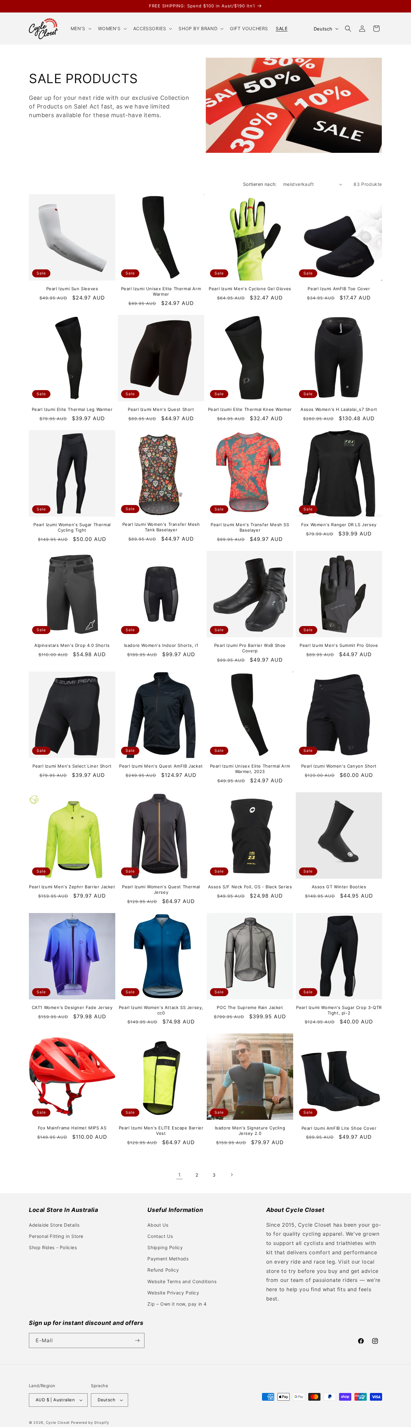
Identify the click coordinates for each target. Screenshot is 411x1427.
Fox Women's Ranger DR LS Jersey (339, 524)
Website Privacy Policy (173, 1292)
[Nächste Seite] (231, 1175)
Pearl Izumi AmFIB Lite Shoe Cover (339, 1128)
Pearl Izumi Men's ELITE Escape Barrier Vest (161, 1130)
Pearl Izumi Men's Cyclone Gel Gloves (250, 288)
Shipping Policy (165, 1247)
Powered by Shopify (90, 1422)
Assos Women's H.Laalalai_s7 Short (339, 409)
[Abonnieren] (137, 1340)
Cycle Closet (58, 1422)
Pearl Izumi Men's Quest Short (161, 409)
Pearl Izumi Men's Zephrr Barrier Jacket (72, 886)
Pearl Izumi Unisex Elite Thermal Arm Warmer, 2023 (250, 768)
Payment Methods (167, 1258)
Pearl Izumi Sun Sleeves (72, 288)
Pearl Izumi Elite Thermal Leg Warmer (72, 409)
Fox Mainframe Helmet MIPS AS (72, 1127)
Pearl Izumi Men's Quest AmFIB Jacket (161, 766)
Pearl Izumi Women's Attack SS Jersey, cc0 (161, 1010)
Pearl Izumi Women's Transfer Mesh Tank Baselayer (161, 527)
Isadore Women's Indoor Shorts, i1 (161, 645)
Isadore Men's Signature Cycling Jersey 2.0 (250, 1130)
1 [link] (179, 1174)
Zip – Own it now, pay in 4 (177, 1304)
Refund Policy (163, 1270)
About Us (157, 1225)
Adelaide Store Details (54, 1225)
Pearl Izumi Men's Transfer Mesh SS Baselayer (250, 527)
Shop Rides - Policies (53, 1247)
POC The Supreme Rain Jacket (250, 1007)
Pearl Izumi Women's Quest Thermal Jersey (161, 889)
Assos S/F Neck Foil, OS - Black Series (250, 886)
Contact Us (160, 1236)
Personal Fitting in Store (56, 1236)
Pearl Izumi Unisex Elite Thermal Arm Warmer (161, 291)
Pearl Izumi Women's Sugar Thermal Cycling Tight (72, 527)
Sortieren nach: (260, 184)
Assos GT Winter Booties (339, 886)
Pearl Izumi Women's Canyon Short (339, 766)
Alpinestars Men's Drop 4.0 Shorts (72, 645)
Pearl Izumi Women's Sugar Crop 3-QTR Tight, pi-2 (339, 1010)
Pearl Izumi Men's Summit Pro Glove (339, 645)
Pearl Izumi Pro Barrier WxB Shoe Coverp (250, 648)
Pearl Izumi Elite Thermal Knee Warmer (250, 409)
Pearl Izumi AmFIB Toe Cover (339, 288)
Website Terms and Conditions (181, 1281)
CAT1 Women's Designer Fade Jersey (72, 1007)
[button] (80, 28)
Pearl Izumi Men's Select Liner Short (72, 766)
